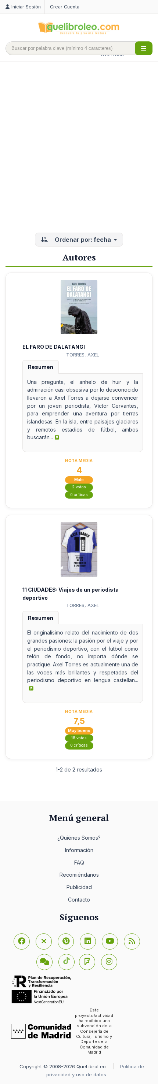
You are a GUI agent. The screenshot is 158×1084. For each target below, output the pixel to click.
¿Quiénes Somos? (79, 838)
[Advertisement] (79, 148)
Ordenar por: (82, 239)
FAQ (79, 862)
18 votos (79, 738)
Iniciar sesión (26, 7)
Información (79, 850)
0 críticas (79, 494)
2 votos (79, 487)
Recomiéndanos (79, 875)
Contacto (79, 899)
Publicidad (79, 887)
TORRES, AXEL (82, 355)
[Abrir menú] (143, 48)
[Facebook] (22, 941)
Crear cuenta (64, 7)
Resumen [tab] (40, 367)
